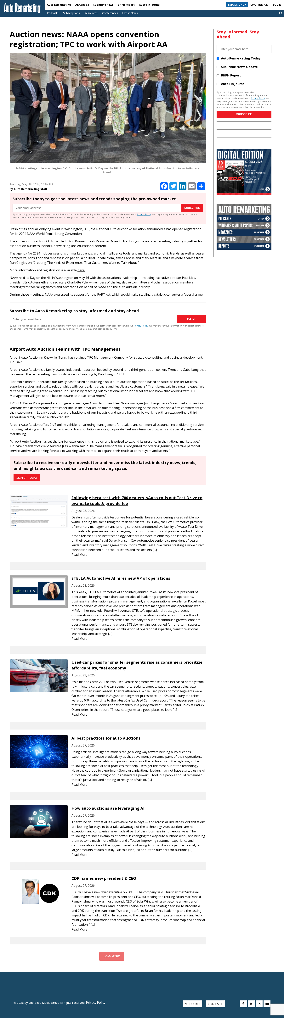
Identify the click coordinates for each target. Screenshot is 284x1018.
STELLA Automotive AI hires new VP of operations (120, 578)
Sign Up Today (26, 477)
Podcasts (53, 13)
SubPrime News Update (239, 67)
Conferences (110, 13)
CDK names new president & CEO (103, 878)
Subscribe (192, 207)
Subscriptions (71, 13)
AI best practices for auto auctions (105, 738)
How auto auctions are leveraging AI (108, 808)
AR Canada (82, 4)
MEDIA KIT (192, 1004)
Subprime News (103, 4)
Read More (79, 554)
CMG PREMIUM (259, 4)
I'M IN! (191, 319)
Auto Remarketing (59, 4)
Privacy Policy (144, 214)
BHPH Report (126, 4)
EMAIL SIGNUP (237, 4)
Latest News (130, 13)
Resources (91, 13)
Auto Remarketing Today (240, 58)
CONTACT (215, 1004)
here (81, 270)
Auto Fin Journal (149, 4)
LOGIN (277, 4)
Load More (112, 956)
